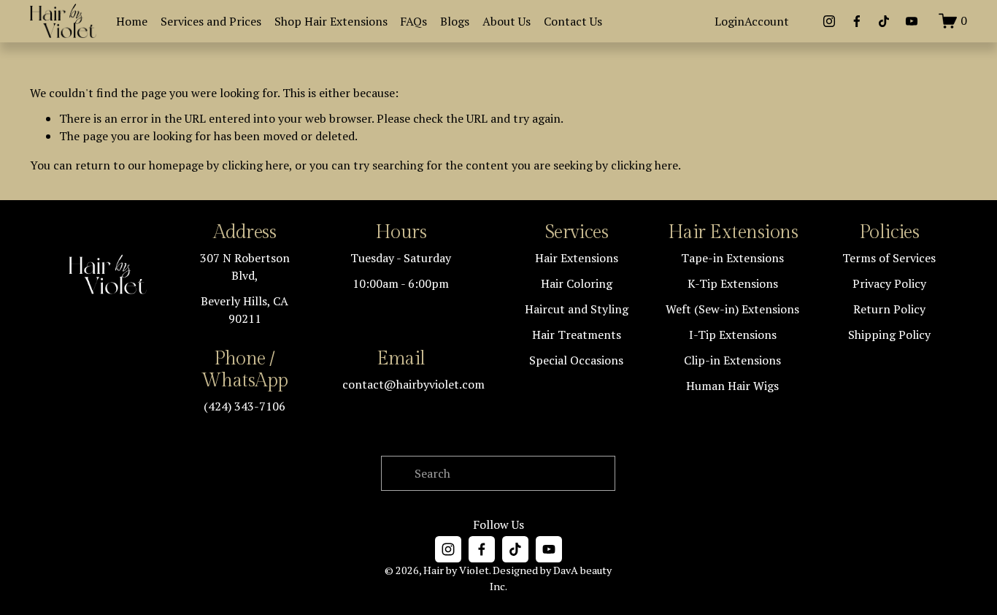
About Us (506, 21)
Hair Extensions (733, 232)
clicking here (255, 165)
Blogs (454, 21)
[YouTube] (911, 21)
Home (131, 21)
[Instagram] (829, 21)
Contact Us (573, 21)
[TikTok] (884, 21)
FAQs (413, 21)
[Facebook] (857, 21)
